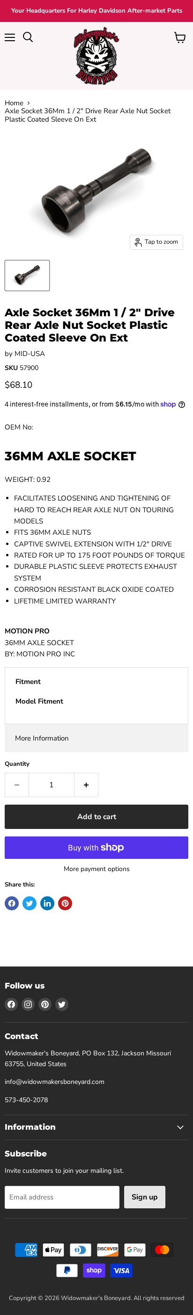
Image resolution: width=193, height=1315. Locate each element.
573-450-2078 (26, 1100)
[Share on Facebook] (12, 903)
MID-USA (30, 353)
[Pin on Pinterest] (65, 903)
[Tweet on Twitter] (29, 903)
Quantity (17, 764)
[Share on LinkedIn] (47, 903)
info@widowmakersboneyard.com (54, 1081)
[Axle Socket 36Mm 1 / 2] (27, 276)
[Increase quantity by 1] (86, 785)
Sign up (145, 1197)
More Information (42, 738)
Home (14, 103)
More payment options (97, 869)
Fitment (28, 681)
